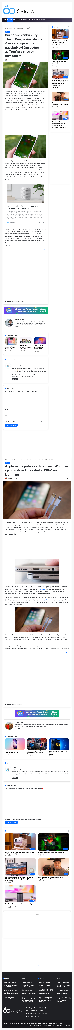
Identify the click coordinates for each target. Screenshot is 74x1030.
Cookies (62, 1025)
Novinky (9, 19)
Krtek (14, 364)
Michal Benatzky (11, 59)
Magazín (30, 19)
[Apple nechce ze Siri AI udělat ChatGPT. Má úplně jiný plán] (11, 341)
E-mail (6, 415)
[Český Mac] (20, 10)
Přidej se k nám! (55, 1025)
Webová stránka (30, 415)
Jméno (6, 409)
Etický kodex (68, 1025)
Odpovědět (14, 379)
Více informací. (59, 1023)
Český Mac (28, 1022)
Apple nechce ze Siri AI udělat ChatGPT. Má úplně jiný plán (10, 347)
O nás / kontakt (43, 1025)
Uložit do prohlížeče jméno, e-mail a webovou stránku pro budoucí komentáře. (24, 421)
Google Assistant (15, 301)
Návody (25, 19)
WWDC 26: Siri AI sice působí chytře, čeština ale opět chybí (25, 347)
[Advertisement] (25, 124)
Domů (7, 27)
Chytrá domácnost (39, 19)
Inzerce (49, 1025)
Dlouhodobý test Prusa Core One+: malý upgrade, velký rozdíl (60, 104)
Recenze (15, 19)
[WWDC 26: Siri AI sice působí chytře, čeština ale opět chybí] (26, 340)
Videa (20, 19)
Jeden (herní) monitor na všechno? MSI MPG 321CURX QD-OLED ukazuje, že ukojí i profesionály (60, 83)
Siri (22, 301)
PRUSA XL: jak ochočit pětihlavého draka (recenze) (59, 63)
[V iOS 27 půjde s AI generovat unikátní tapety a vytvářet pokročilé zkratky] (40, 340)
